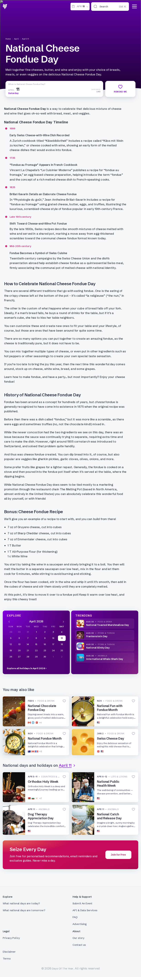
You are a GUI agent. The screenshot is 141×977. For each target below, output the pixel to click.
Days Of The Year (62, 968)
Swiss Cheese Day (110, 738)
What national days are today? (21, 903)
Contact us (79, 944)
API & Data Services (85, 910)
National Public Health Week (108, 784)
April (16, 39)
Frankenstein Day (96, 636)
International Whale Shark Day (104, 659)
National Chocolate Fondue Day (42, 708)
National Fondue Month (45, 738)
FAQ (75, 917)
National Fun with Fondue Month (109, 708)
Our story (78, 938)
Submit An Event (82, 903)
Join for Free (118, 854)
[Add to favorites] (64, 701)
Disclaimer (9, 951)
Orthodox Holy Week (43, 782)
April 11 (25, 39)
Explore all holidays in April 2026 (26, 668)
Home (8, 39)
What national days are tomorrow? (24, 910)
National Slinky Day (98, 647)
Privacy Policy (11, 938)
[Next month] (63, 621)
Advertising (80, 924)
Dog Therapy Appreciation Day (41, 816)
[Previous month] (9, 621)
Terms (7, 958)
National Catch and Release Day (109, 816)
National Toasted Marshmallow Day (107, 625)
